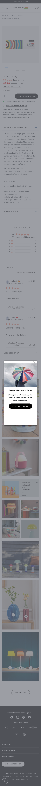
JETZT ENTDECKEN (20, 406)
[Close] (34, 362)
